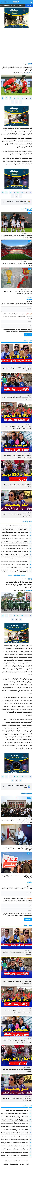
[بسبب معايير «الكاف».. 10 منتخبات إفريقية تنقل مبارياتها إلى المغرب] (16, 253)
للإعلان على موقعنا (14, 1164)
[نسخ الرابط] (6, 98)
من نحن (28, 1164)
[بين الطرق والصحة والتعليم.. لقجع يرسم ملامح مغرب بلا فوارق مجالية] (16, 837)
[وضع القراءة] (10, 98)
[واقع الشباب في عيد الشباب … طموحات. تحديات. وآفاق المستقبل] (16, 358)
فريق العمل (6, 1164)
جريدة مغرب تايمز (11, 1160)
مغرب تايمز (28, 73)
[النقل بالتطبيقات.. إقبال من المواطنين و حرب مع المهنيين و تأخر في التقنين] (16, 504)
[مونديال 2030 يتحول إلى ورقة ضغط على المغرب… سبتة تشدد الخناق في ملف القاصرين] (16, 280)
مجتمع (24, 579)
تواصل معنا (22, 1164)
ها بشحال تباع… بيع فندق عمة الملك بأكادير (17, 526)
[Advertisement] (16, 45)
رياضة (24, 64)
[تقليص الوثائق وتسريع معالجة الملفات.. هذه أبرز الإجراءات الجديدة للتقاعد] (16, 865)
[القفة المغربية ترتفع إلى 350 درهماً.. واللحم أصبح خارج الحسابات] (16, 474)
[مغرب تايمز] (16, 2)
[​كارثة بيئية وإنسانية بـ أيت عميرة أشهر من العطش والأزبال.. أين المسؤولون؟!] (16, 387)
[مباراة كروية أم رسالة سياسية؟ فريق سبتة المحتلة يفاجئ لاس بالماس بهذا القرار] (16, 225)
